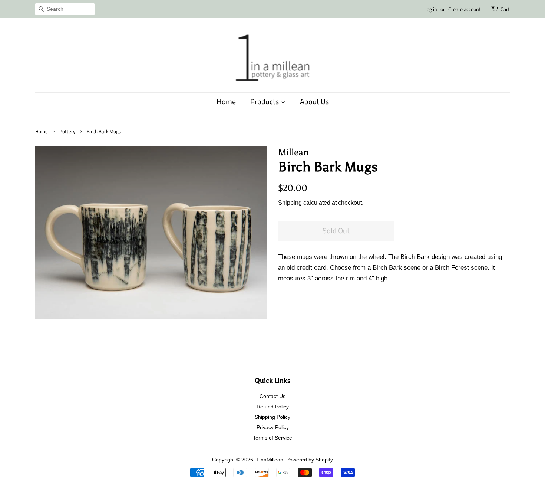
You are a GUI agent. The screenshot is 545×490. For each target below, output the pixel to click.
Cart (505, 9)
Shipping (290, 203)
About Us (314, 101)
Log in (430, 9)
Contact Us (272, 396)
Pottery (67, 131)
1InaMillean (269, 460)
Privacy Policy (273, 427)
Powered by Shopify (309, 460)
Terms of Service (272, 438)
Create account (464, 9)
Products (265, 101)
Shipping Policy (272, 417)
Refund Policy (273, 407)
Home (226, 101)
